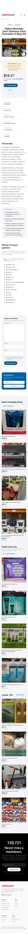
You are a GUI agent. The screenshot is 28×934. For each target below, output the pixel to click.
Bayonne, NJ (9, 297)
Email (6, 350)
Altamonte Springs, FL (12, 269)
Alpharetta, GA (10, 267)
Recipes (16, 905)
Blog (16, 901)
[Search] (21, 14)
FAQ (3, 921)
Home (3, 19)
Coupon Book (5, 909)
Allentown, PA (10, 264)
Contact (13, 921)
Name (6, 343)
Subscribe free (14, 869)
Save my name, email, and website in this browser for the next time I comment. (14, 358)
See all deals (20, 695)
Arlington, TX (10, 277)
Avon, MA (9, 295)
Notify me (14, 386)
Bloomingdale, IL (11, 300)
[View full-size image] (23, 54)
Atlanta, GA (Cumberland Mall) (15, 282)
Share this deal (11, 85)
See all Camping (8, 406)
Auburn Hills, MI (10, 285)
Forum (3, 919)
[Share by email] (13, 94)
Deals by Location (6, 903)
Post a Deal (4, 917)
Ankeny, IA (9, 272)
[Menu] (24, 14)
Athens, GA (9, 280)
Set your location (10, 553)
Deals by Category (6, 905)
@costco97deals (7, 894)
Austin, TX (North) (11, 290)
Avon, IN (8, 292)
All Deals (4, 901)
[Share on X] (9, 94)
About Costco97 (15, 919)
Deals (7, 19)
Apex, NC (9, 274)
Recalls (16, 903)
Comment (7, 323)
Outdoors (17, 24)
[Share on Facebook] (5, 94)
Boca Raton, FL (10, 302)
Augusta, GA (9, 287)
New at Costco (5, 907)
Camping (10, 24)
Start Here (14, 917)
